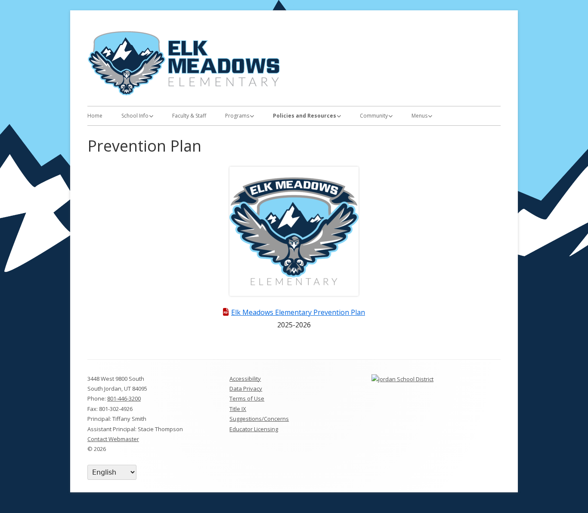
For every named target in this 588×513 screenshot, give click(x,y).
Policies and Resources (304, 115)
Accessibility (245, 378)
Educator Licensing (253, 429)
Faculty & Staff (189, 115)
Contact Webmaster (113, 439)
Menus (419, 115)
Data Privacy (245, 388)
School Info (135, 115)
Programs (237, 115)
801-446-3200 (124, 398)
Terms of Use (246, 398)
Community (374, 115)
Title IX (237, 409)
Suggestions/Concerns (259, 419)
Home (94, 115)
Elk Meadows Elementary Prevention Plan (298, 312)
